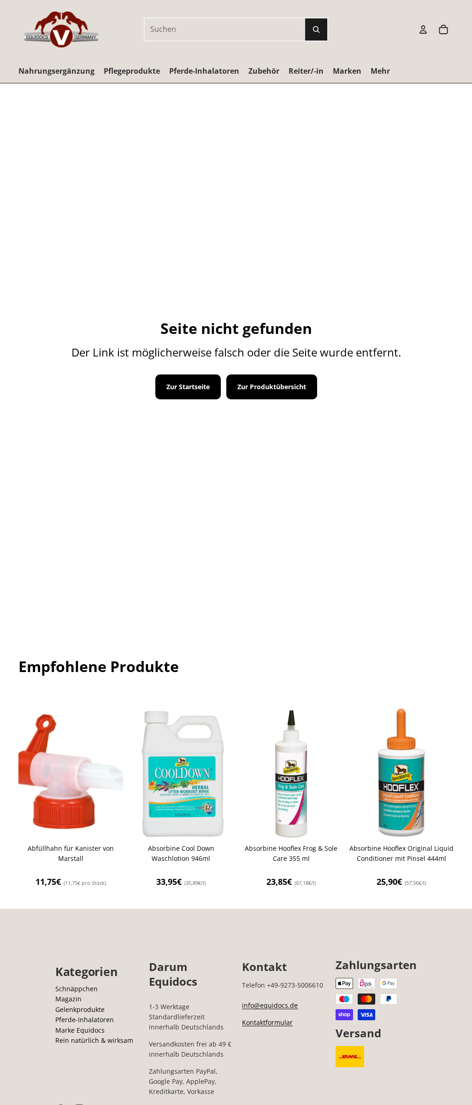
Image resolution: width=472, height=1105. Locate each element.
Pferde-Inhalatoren (84, 1019)
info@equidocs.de (270, 1005)
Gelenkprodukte (80, 1009)
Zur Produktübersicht (271, 386)
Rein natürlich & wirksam (94, 1040)
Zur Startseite (188, 386)
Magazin (68, 998)
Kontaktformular (267, 1022)
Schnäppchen (76, 988)
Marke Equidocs (80, 1030)
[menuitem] (380, 71)
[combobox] (215, 29)
